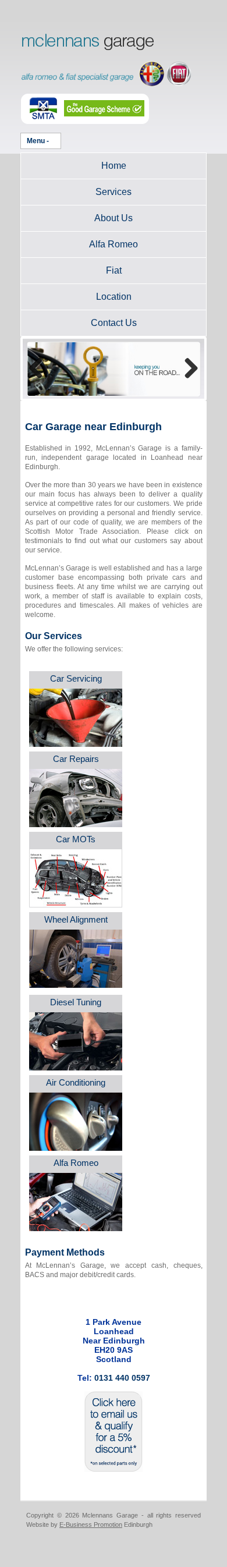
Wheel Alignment (76, 919)
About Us (113, 218)
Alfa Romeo (113, 244)
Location (114, 297)
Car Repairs (76, 759)
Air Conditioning (75, 1082)
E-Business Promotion (90, 1524)
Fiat (114, 270)
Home (113, 166)
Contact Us (114, 323)
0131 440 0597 (122, 1377)
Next (186, 369)
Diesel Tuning (75, 1002)
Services (113, 192)
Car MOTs (75, 839)
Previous (40, 369)
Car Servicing (76, 678)
